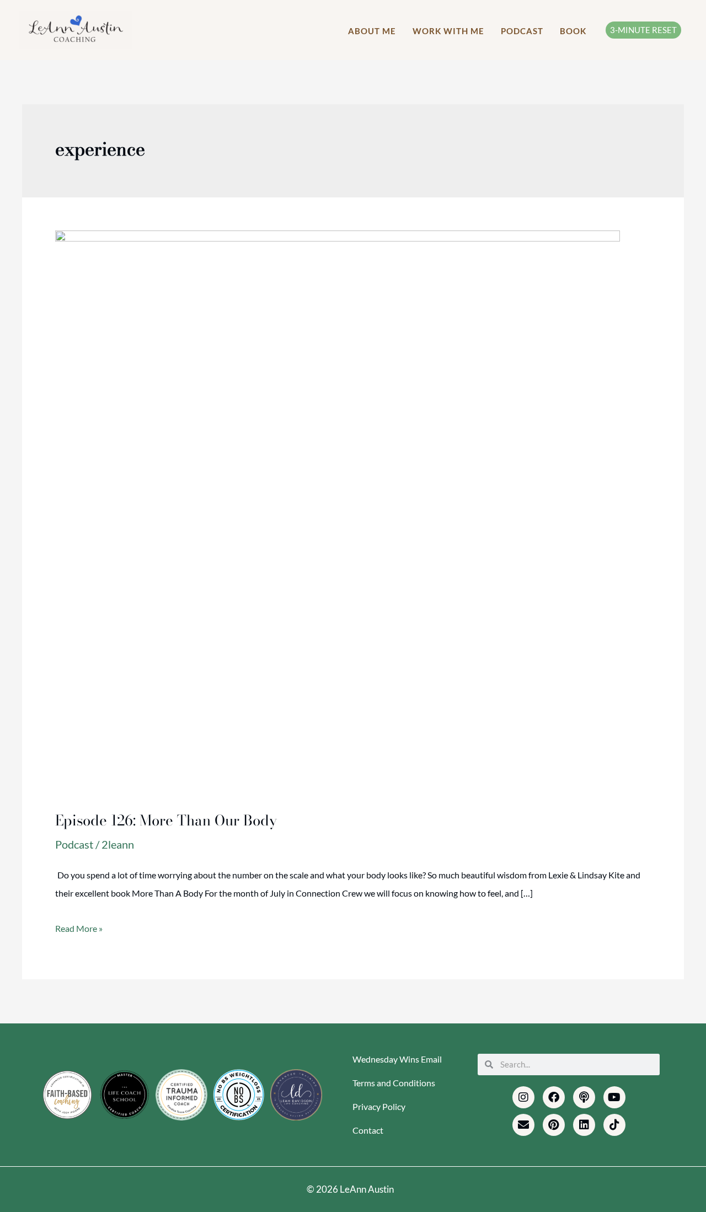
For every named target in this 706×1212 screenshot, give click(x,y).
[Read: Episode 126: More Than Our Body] (337, 511)
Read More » (79, 926)
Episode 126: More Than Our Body (166, 820)
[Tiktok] (614, 1125)
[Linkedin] (584, 1125)
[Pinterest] (554, 1125)
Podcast (74, 844)
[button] (643, 30)
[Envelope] (523, 1125)
